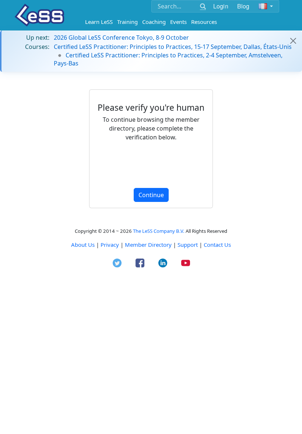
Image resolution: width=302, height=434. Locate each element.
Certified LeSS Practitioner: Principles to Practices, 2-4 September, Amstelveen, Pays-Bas (168, 59)
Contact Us (217, 244)
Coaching (154, 21)
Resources (204, 21)
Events (178, 21)
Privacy (110, 244)
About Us (83, 244)
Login (220, 6)
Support (188, 244)
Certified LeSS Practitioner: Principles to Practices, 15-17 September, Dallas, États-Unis (173, 47)
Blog (243, 6)
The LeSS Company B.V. (159, 231)
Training (127, 21)
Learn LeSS (99, 21)
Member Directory (148, 244)
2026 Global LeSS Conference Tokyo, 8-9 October (121, 37)
